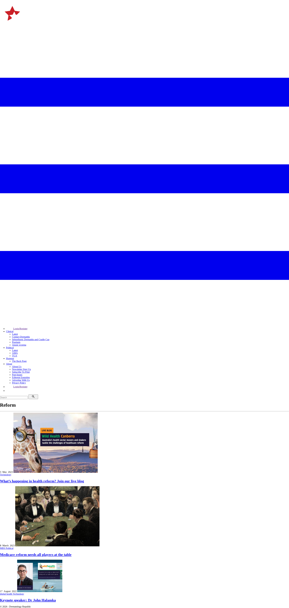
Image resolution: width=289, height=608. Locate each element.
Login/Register (20, 328)
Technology (5, 474)
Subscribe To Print (21, 372)
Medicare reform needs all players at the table (35, 555)
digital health (6, 594)
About (9, 364)
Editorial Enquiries (21, 377)
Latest (15, 334)
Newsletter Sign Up (21, 369)
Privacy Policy (19, 383)
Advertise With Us (21, 380)
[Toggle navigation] (3, 33)
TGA (14, 355)
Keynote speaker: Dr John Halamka (28, 600)
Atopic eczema (19, 345)
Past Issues (17, 374)
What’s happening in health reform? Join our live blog (42, 481)
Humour (10, 358)
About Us (16, 366)
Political (10, 347)
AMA (15, 353)
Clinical (9, 331)
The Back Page (19, 361)
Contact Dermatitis (21, 337)
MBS (3, 548)
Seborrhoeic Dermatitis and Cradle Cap (30, 339)
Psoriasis (16, 342)
